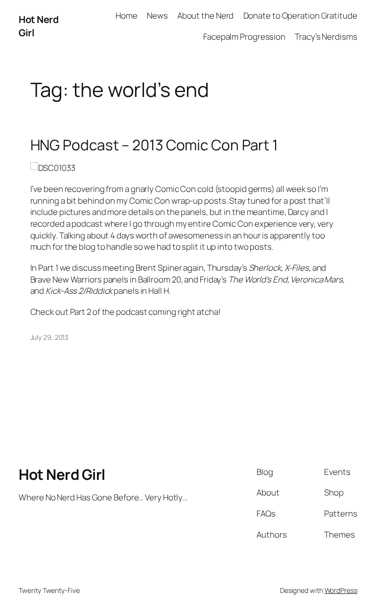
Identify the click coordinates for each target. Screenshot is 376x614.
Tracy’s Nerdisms (326, 36)
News (157, 15)
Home (127, 15)
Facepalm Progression (244, 36)
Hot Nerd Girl (62, 474)
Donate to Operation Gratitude (300, 15)
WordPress (341, 590)
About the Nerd (205, 15)
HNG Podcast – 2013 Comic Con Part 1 (154, 145)
